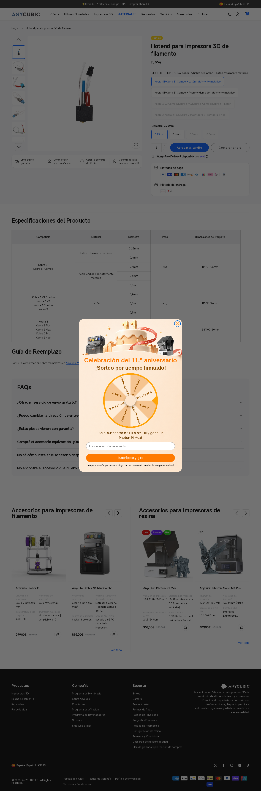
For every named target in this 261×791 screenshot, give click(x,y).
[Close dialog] (177, 324)
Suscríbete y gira (130, 458)
